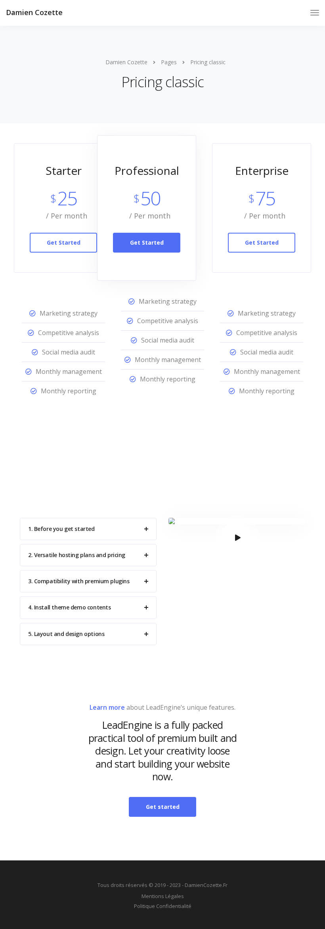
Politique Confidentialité (162, 906)
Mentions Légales (162, 896)
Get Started (63, 242)
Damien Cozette (34, 12)
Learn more (107, 707)
